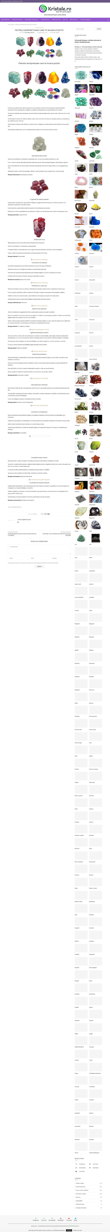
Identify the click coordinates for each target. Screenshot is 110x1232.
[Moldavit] (81, 670)
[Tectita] (81, 1054)
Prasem (91, 809)
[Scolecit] (95, 921)
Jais (90, 544)
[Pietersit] (95, 789)
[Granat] (95, 472)
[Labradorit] (95, 564)
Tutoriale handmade (85, 19)
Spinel (91, 1007)
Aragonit (77, 147)
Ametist (91, 108)
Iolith (90, 531)
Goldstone (92, 465)
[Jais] (95, 538)
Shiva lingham (93, 967)
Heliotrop (91, 491)
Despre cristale (45, 19)
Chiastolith (92, 280)
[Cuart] (81, 353)
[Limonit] (81, 604)
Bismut (91, 187)
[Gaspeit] (95, 445)
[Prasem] (95, 802)
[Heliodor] (81, 485)
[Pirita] (81, 802)
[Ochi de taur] (95, 723)
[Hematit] (81, 498)
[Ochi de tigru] (81, 736)
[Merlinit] (95, 644)
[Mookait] (95, 670)
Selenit (77, 941)
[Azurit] (95, 167)
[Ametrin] (81, 115)
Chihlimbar (77, 293)
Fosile (90, 438)
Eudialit (91, 412)
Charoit (77, 280)
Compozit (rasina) (94, 306)
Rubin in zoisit (78, 901)
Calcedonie (78, 240)
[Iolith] (95, 525)
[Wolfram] (81, 1133)
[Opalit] (95, 749)
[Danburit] (81, 366)
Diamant (91, 372)
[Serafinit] (81, 948)
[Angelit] (95, 115)
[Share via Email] (48, 514)
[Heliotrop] (95, 485)
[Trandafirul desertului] (95, 1067)
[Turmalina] (95, 1080)
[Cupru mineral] (95, 353)
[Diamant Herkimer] (81, 379)
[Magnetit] (81, 617)
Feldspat (77, 425)
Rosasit (91, 875)
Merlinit (91, 650)
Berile (76, 187)
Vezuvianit (77, 1126)
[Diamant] (95, 366)
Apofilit (91, 134)
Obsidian (77, 716)
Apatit (76, 134)
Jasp (76, 557)
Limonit (77, 610)
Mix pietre (92, 663)
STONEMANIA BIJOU (74, 1226)
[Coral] (81, 313)
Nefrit (76, 703)
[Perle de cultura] (95, 763)
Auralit (76, 161)
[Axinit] (81, 167)
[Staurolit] (81, 1014)
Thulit (90, 1060)
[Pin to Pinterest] (47, 514)
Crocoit (91, 332)
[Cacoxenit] (81, 220)
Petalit (76, 782)
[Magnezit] (95, 617)
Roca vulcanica (79, 861)
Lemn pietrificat (79, 597)
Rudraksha (92, 901)
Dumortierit (78, 399)
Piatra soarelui (78, 795)
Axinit (76, 174)
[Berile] (81, 181)
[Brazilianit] (95, 194)
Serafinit (77, 954)
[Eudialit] (95, 406)
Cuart (76, 359)
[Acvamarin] (81, 75)
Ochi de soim (78, 729)
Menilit (76, 650)
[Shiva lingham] (95, 961)
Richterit (77, 848)
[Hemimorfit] (95, 498)
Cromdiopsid (78, 346)
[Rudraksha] (95, 895)
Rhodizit (91, 835)
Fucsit (76, 451)
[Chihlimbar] (81, 287)
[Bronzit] (81, 207)
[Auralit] (81, 154)
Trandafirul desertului (95, 1073)
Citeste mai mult (77, 1230)
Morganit (77, 690)
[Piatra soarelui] (81, 789)
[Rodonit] (81, 868)
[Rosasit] (95, 868)
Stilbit (76, 1033)
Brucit (90, 213)
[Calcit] (95, 234)
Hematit (77, 504)
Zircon (76, 1152)
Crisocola (91, 319)
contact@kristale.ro (29, 32)
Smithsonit (92, 994)
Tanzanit (91, 1047)
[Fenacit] (95, 419)
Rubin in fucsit (93, 888)
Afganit (91, 81)
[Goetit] (81, 458)
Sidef (90, 980)
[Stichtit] (95, 1014)
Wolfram (77, 1139)
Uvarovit (91, 1099)
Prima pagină (11, 24)
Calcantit (91, 227)
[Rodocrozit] (95, 855)
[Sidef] (95, 974)
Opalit (91, 756)
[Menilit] (81, 644)
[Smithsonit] (95, 987)
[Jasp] (81, 551)
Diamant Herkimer (79, 385)
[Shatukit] (81, 961)
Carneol (77, 253)
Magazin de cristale (17, 19)
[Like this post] (42, 514)
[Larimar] (95, 577)
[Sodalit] (81, 1001)
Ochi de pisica (93, 716)
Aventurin (91, 161)
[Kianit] (95, 551)
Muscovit (91, 690)
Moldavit (77, 676)
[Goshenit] (81, 472)
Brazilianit (91, 200)
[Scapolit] (81, 921)
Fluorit (76, 438)
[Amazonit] (81, 101)
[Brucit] (95, 207)
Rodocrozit (92, 861)
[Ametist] (95, 101)
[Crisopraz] (81, 326)
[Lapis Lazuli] (81, 577)
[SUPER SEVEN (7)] (81, 1040)
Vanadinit (77, 1113)
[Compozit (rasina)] (95, 300)
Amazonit (77, 108)
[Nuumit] (95, 697)
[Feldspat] (81, 419)
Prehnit (91, 822)
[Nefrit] (81, 697)
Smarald (77, 994)
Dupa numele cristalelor (31, 19)
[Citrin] (81, 300)
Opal (76, 756)
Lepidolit (91, 597)
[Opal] (81, 749)
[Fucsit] (81, 445)
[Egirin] (95, 392)
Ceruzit (91, 266)
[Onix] (95, 736)
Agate (76, 94)
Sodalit (77, 1007)
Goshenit (77, 478)
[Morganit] (81, 683)
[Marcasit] (95, 630)
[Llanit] (95, 604)
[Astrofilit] (95, 141)
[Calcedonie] (81, 234)
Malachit (77, 637)
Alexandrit (92, 94)
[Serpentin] (95, 948)
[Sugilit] (95, 1027)
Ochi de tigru (78, 742)
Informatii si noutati (89, 1193)
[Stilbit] (81, 1027)
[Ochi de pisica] (95, 710)
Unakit (76, 1099)
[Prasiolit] (81, 816)
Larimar (91, 584)
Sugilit (91, 1033)
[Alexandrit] (95, 88)
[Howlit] (81, 525)
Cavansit (91, 253)
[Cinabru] (95, 287)
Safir (76, 914)
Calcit (90, 240)
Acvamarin (77, 81)
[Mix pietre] (95, 657)
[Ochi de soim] (81, 723)
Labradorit (92, 570)
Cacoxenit (77, 227)
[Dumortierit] (81, 392)
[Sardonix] (95, 908)
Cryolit (91, 346)
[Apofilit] (95, 128)
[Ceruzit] (95, 260)
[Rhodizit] (95, 829)
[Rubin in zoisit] (81, 895)
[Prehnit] (95, 816)
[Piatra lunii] (95, 776)
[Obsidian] (81, 710)
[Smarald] (81, 987)
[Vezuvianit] (81, 1120)
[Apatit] (81, 128)
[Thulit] (95, 1054)
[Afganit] (95, 75)
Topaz (76, 1073)
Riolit (90, 848)
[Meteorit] (81, 657)
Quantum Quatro (79, 835)
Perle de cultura (93, 769)
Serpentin (92, 954)
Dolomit (91, 385)
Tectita (77, 1060)
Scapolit (77, 928)
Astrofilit (91, 147)
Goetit (76, 465)
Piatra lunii (92, 782)
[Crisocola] (95, 313)
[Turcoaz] (81, 1080)
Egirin (90, 399)
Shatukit (77, 967)
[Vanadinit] (81, 1107)
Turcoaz (77, 1086)
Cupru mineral (93, 359)
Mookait (91, 676)
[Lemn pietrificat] (81, 591)
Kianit (90, 557)
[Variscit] (95, 1107)
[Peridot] (81, 763)
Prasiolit (77, 822)
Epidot (76, 412)
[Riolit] (95, 842)
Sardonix (91, 914)
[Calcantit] (95, 220)
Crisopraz (77, 332)
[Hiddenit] (81, 511)
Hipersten (92, 518)
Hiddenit (77, 518)
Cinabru (91, 293)
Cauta (99, 29)
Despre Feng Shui (56, 19)
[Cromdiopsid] (81, 339)
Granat (91, 478)
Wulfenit (91, 1139)
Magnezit (91, 623)
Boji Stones (78, 200)
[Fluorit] (81, 432)
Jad (76, 544)
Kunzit (76, 570)
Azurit (90, 174)
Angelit (91, 121)
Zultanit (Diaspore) (94, 1152)
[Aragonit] (81, 141)
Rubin (76, 888)
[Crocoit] (95, 326)
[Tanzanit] (95, 1040)
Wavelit (91, 1126)
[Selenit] (81, 935)
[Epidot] (81, 406)
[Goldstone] (95, 458)
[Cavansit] (95, 247)
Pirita (76, 809)
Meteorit (77, 663)
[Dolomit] (95, 379)
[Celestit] (81, 260)
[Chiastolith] (95, 273)
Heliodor (77, 491)
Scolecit (91, 928)
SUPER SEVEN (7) (79, 1047)
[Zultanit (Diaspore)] (95, 1146)
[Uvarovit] (95, 1093)
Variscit (91, 1113)
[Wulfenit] (95, 1133)
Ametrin (77, 121)
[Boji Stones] (81, 194)
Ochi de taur (92, 729)
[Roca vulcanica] (81, 855)
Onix (90, 742)
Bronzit (77, 213)
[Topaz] (81, 1067)
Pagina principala (5, 19)
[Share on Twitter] (45, 514)
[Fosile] (95, 432)
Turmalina (92, 1086)
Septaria (91, 941)
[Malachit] (81, 630)
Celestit (77, 266)
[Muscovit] (95, 683)
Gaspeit (91, 451)
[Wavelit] (95, 1120)
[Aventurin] (95, 154)
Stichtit (91, 1020)
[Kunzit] (81, 564)
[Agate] (81, 88)
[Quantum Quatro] (81, 829)
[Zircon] (81, 1146)
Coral (76, 319)
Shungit (77, 980)
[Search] (108, 20)
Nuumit (91, 703)
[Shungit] (81, 974)
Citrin (76, 306)
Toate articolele (89, 1204)
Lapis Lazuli (78, 584)
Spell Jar (65, 19)
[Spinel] (95, 1001)
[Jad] (81, 538)
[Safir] (81, 908)
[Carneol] (81, 247)
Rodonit (77, 875)
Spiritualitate (73, 19)
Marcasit (91, 637)
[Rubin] (81, 882)
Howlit (76, 531)
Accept (69, 1230)
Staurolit (77, 1020)
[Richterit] (81, 842)
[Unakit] (81, 1093)
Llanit (90, 610)
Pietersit (91, 795)
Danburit (77, 372)
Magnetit (77, 623)
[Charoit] (81, 273)
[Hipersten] (95, 511)
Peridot (77, 769)
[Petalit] (81, 776)
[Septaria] (95, 935)
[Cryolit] (95, 339)
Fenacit (91, 425)
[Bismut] (95, 181)
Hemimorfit (92, 504)
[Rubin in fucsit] (95, 882)
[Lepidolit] (95, 591)
